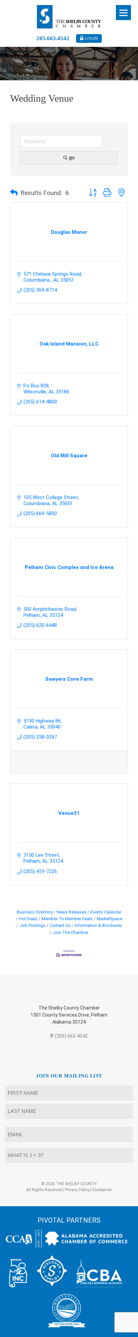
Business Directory (35, 912)
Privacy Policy (77, 1189)
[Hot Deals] (23, 765)
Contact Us (60, 925)
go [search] (72, 158)
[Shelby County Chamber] (69, 16)
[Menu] (123, 12)
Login (91, 38)
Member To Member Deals (67, 918)
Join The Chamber (70, 932)
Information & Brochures (98, 925)
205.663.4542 (53, 38)
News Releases (71, 912)
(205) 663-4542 (71, 1036)
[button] (14, 193)
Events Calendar (105, 912)
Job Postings (32, 925)
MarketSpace (109, 918)
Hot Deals (28, 918)
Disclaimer (102, 1189)
